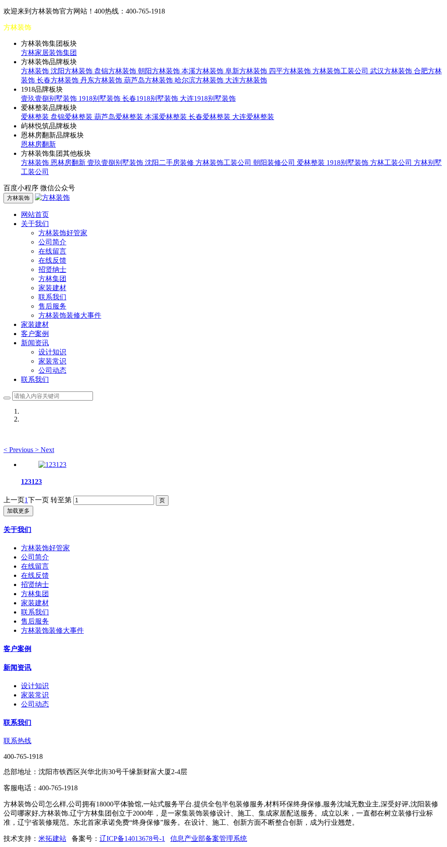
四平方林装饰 (291, 71)
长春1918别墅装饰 (151, 98)
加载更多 (18, 511)
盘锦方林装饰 (116, 71)
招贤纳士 (52, 269)
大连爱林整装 (253, 116)
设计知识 (52, 352)
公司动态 (52, 370)
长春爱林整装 (210, 116)
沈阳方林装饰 (72, 71)
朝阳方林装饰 (160, 71)
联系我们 (52, 297)
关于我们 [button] (35, 223)
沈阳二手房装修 (170, 162)
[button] (19, 449)
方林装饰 (36, 71)
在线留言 (52, 251)
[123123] (52, 464)
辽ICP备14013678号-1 (132, 838)
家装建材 (52, 287)
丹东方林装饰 (102, 80)
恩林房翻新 (38, 144)
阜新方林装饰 (247, 71)
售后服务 (52, 306)
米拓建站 (52, 838)
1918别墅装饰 (100, 98)
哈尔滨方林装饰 (200, 80)
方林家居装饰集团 (49, 52)
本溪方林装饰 (203, 71)
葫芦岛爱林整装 (119, 116)
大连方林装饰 (246, 80)
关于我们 (17, 529)
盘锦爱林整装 (72, 116)
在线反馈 (52, 260)
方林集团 (52, 278)
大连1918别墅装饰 (208, 98)
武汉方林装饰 (392, 71)
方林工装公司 (392, 162)
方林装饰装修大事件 (69, 315)
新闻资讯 (17, 667)
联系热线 (17, 740)
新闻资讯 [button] (35, 342)
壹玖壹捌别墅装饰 (50, 98)
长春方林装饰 (58, 80)
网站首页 (35, 214)
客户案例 (35, 333)
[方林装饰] (52, 197)
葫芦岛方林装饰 (149, 80)
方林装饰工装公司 (341, 71)
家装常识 (52, 361)
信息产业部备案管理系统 (208, 838)
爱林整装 (36, 116)
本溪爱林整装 (167, 116)
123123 (31, 481)
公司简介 (52, 242)
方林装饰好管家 (62, 233)
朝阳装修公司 (275, 162)
